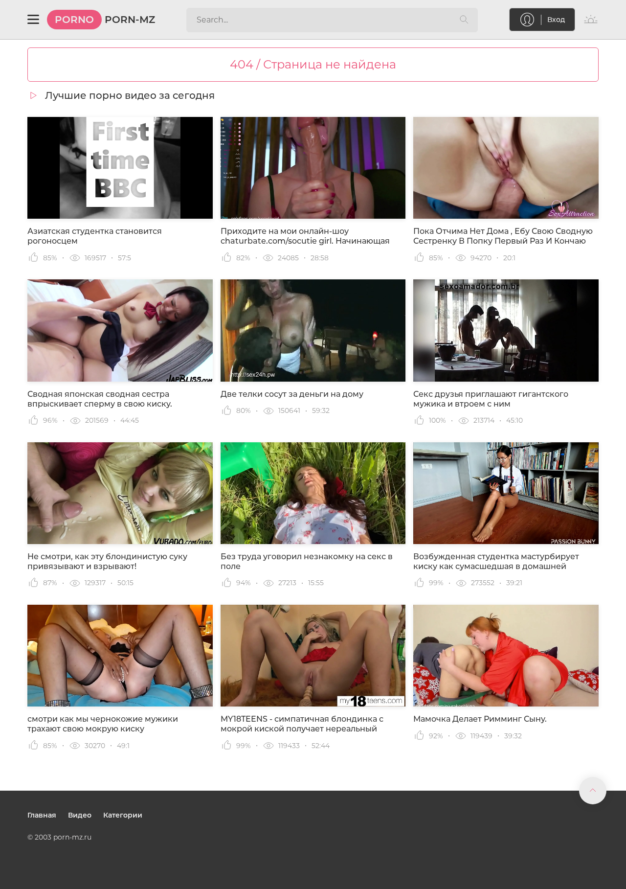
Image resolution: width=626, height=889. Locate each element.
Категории (122, 815)
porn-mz (105, 19)
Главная (41, 815)
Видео (79, 815)
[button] (33, 19)
